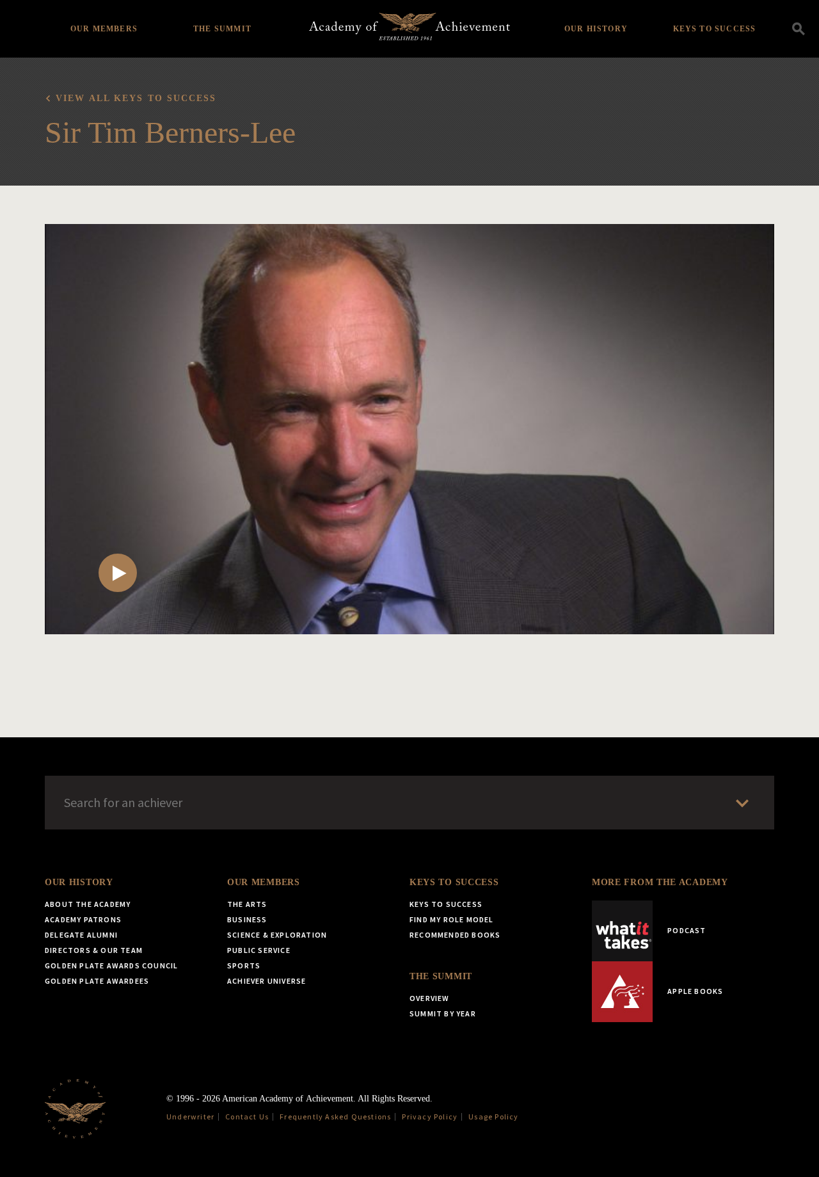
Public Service (258, 950)
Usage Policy (493, 1116)
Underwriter (190, 1116)
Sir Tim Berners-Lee (170, 132)
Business (247, 919)
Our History (596, 28)
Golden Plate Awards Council (111, 965)
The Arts (247, 904)
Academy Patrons (83, 919)
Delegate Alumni (81, 935)
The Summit (222, 28)
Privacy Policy (429, 1116)
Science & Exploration (277, 935)
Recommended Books (455, 935)
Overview (430, 998)
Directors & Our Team (94, 950)
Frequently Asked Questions (335, 1116)
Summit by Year (443, 1013)
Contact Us (247, 1116)
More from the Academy (660, 882)
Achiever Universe (266, 981)
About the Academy (88, 904)
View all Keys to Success (136, 98)
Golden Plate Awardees (97, 981)
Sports (243, 965)
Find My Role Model (452, 919)
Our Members (104, 28)
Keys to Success (714, 28)
